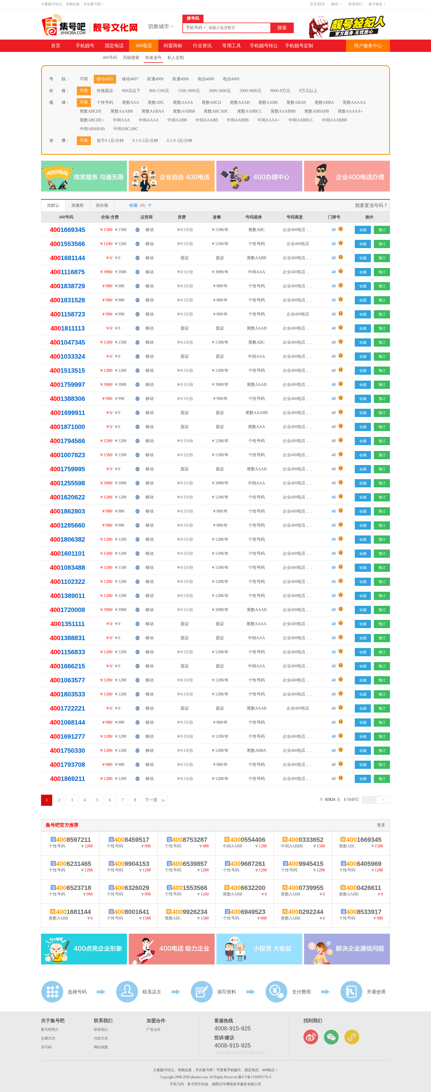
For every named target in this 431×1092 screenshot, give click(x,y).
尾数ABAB (296, 102)
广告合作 (154, 1029)
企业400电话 (297, 244)
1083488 (67, 567)
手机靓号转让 (264, 45)
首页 (55, 45)
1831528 (67, 300)
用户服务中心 (368, 45)
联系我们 (355, 4)
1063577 (67, 680)
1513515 (67, 370)
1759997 (67, 384)
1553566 (67, 243)
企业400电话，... (298, 230)
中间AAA (121, 120)
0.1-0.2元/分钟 (145, 140)
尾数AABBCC (249, 111)
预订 (382, 230)
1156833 (67, 652)
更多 (381, 825)
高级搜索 (131, 57)
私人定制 (175, 57)
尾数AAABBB (283, 111)
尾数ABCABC (216, 111)
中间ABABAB (92, 129)
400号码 (110, 57)
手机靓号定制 (299, 45)
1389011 (67, 595)
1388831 (67, 638)
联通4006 (180, 79)
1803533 (67, 694)
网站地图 (101, 1047)
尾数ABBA (324, 102)
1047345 (67, 342)
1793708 (67, 764)
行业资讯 (202, 45)
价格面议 (105, 91)
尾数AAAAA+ (350, 111)
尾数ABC (156, 102)
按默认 (53, 205)
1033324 (67, 356)
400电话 (143, 45)
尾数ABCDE (91, 111)
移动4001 (105, 79)
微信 (334, 4)
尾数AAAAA (354, 102)
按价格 (102, 205)
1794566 (67, 441)
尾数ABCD (211, 102)
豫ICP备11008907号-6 (254, 1077)
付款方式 (101, 1038)
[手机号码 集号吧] (90, 34)
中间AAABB (207, 120)
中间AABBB (238, 120)
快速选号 (153, 57)
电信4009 (231, 79)
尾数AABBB (184, 111)
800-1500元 (159, 91)
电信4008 (206, 79)
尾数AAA (130, 102)
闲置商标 (173, 45)
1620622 (67, 497)
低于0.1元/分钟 (110, 140)
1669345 (67, 229)
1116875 (67, 272)
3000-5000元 (220, 91)
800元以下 (131, 91)
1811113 (67, 328)
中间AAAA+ (268, 120)
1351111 (67, 624)
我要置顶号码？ (371, 205)
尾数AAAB (240, 102)
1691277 (67, 736)
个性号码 (105, 102)
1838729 (67, 286)
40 (334, 230)
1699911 (67, 412)
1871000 (67, 426)
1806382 (67, 539)
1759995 (67, 469)
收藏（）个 (140, 205)
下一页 (151, 800)
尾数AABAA (153, 111)
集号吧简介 (50, 1029)
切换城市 (158, 26)
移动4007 (130, 79)
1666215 (67, 666)
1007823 (67, 455)
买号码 (46, 1047)
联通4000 (155, 79)
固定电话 (114, 45)
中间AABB (177, 120)
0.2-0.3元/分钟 (179, 140)
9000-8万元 (280, 91)
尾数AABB (268, 102)
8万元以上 (308, 91)
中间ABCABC (125, 129)
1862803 (67, 511)
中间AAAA (149, 120)
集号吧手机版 (197, 1084)
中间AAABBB (334, 120)
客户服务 (376, 4)
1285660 (67, 525)
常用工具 (231, 45)
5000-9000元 (251, 91)
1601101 (67, 553)
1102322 (67, 581)
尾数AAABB (122, 111)
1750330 (67, 750)
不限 (84, 79)
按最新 (78, 205)
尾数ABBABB (316, 111)
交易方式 (48, 1038)
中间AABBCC (301, 120)
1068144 (67, 722)
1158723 (67, 314)
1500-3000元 (189, 91)
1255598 (67, 483)
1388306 (67, 398)
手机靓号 (85, 45)
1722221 (67, 708)
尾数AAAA (183, 102)
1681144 (67, 258)
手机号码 (177, 1084)
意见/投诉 (317, 4)
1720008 (67, 609)
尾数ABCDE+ (92, 120)
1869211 (67, 778)
